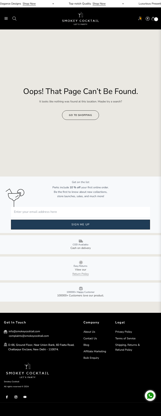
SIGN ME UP (80, 224)
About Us (89, 332)
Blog (86, 345)
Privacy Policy (123, 332)
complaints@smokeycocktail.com (29, 336)
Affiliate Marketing (94, 351)
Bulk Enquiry (91, 358)
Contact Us (90, 338)
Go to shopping (80, 115)
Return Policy (80, 274)
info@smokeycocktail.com (24, 331)
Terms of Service (125, 338)
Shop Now (26, 3)
